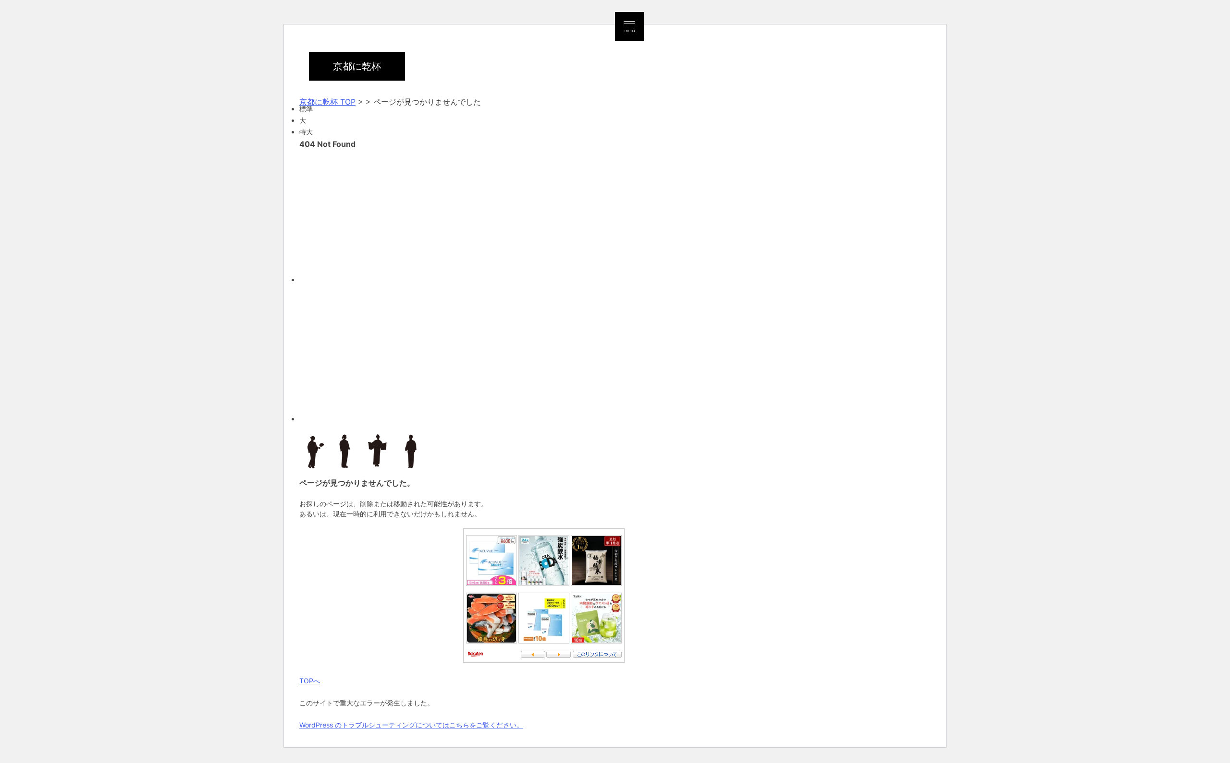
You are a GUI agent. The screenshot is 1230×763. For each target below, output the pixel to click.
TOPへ (309, 681)
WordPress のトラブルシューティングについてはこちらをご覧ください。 (411, 725)
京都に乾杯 (357, 66)
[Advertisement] (587, 215)
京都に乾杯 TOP (327, 102)
